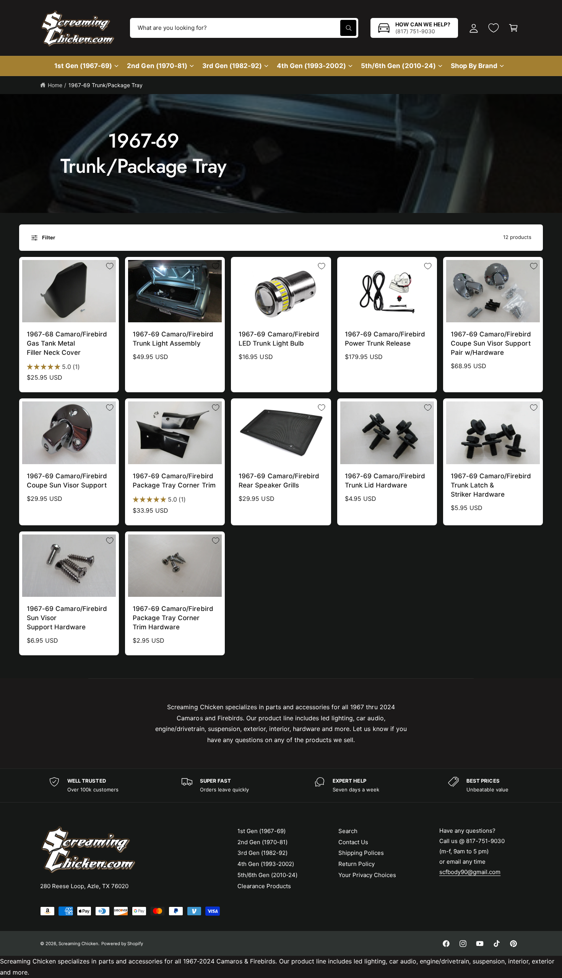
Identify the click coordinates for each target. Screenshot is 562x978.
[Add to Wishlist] (110, 266)
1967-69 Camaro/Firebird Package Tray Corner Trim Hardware (173, 618)
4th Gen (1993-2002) (311, 66)
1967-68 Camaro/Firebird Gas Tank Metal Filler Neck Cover (67, 343)
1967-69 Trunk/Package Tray (105, 85)
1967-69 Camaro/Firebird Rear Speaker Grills (279, 480)
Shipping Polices (361, 852)
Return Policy (356, 864)
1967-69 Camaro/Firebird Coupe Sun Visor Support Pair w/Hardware (491, 343)
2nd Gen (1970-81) (157, 66)
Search (347, 831)
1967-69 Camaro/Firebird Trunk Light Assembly (173, 338)
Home (55, 85)
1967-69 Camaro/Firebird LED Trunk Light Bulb (279, 338)
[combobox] (244, 28)
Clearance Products (264, 886)
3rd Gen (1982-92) (232, 66)
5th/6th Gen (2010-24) (398, 66)
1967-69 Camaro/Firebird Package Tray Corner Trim (174, 480)
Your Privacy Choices (367, 875)
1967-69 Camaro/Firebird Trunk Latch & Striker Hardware (491, 485)
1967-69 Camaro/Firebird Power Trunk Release (385, 338)
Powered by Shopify (122, 943)
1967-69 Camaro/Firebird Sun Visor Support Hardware (67, 618)
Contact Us (353, 842)
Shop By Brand (474, 66)
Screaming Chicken (78, 943)
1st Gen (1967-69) (83, 66)
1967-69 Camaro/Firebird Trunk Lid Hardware (385, 480)
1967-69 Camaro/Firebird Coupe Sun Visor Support (67, 480)
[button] (513, 28)
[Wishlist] (494, 28)
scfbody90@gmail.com (469, 872)
